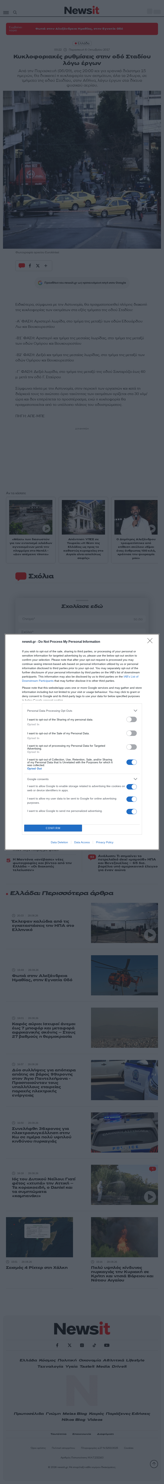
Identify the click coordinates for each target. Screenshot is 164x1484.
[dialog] (82, 742)
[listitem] (82, 711)
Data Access (82, 842)
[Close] (151, 642)
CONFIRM (53, 828)
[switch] (131, 719)
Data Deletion (59, 842)
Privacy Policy (104, 842)
